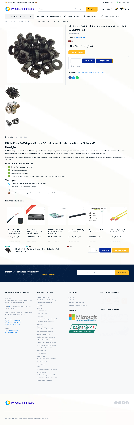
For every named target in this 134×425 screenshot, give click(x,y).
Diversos (39, 308)
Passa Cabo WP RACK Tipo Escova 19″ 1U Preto (76, 230)
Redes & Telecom (14, 22)
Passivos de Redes (42, 350)
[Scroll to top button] (129, 420)
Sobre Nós (71, 297)
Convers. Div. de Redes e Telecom (46, 342)
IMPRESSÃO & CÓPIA (111, 16)
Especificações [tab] (21, 137)
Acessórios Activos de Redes (45, 331)
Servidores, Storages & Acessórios (46, 375)
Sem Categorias (41, 372)
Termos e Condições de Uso (76, 302)
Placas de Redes (41, 353)
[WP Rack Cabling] (69, 246)
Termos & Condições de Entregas (77, 305)
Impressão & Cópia (42, 313)
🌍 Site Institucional (123, 2)
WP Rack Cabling (79, 37)
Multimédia (40, 324)
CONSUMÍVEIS (91, 16)
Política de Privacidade (74, 300)
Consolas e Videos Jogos (44, 297)
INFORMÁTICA (54, 16)
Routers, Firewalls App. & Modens (46, 358)
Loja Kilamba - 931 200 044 (13, 323)
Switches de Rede (42, 361)
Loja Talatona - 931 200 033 (13, 321)
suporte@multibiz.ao (11, 332)
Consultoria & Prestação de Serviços (47, 300)
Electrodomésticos (42, 311)
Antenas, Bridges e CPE (43, 334)
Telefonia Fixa (41, 364)
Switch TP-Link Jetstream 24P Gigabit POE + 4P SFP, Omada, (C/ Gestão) (35, 231)
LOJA (42, 16)
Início (6, 22)
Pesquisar (91, 9)
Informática (40, 316)
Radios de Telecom (42, 356)
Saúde (38, 367)
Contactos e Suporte (108, 2)
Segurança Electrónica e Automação (47, 369)
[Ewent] (90, 246)
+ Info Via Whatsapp (76, 52)
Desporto (39, 305)
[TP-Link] (28, 246)
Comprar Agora (104, 60)
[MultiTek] (19, 9)
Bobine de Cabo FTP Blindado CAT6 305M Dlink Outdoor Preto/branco (15, 231)
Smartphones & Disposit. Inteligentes (47, 378)
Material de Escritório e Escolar (45, 321)
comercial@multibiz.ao (11, 330)
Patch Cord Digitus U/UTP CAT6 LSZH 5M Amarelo (118, 230)
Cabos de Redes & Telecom (44, 340)
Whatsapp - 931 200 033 (12, 324)
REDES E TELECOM (73, 16)
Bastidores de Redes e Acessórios (27, 22)
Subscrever (122, 273)
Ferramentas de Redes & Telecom (46, 345)
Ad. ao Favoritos (77, 66)
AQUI (10, 306)
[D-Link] (7, 246)
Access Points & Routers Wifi (45, 329)
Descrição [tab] (9, 137)
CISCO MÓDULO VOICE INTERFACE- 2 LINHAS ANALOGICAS (55, 231)
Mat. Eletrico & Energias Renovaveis (47, 319)
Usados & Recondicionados (44, 380)
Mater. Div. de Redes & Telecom (46, 348)
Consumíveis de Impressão (44, 302)
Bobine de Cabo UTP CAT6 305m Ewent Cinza (97, 230)
